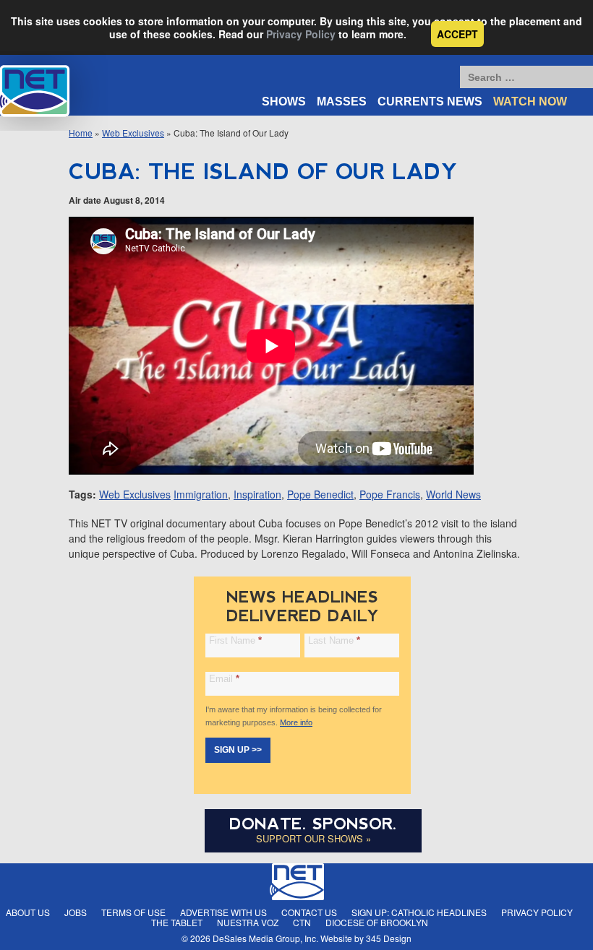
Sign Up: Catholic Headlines (419, 912)
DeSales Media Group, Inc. (265, 938)
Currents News (429, 101)
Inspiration (257, 494)
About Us (28, 912)
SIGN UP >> (238, 750)
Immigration (201, 494)
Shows (284, 101)
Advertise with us (223, 912)
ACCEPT (457, 34)
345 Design (388, 938)
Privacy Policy (301, 34)
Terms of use (133, 912)
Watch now (530, 101)
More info (296, 722)
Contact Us (309, 912)
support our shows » (313, 838)
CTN (302, 922)
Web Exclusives (133, 132)
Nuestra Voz (247, 922)
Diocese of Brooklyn (376, 922)
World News (453, 494)
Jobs (75, 912)
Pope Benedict (320, 494)
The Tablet (176, 922)
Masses (342, 101)
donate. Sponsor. (313, 824)
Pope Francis (389, 494)
